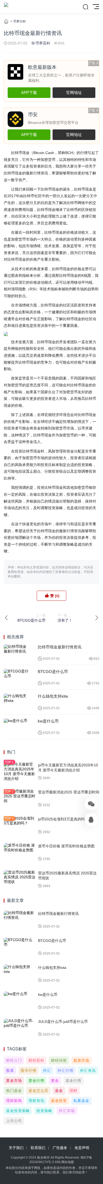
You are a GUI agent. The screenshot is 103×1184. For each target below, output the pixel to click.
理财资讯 (36, 1101)
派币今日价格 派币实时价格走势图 (66, 846)
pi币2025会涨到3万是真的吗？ (63, 819)
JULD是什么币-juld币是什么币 (63, 1021)
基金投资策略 (18, 1111)
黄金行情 (36, 1080)
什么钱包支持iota (53, 696)
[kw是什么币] (17, 726)
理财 (73, 1090)
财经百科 (36, 1060)
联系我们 (38, 1148)
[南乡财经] (6, 7)
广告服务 (60, 1148)
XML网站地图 (64, 1162)
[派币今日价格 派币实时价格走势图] (19, 852)
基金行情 (73, 1080)
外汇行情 (65, 1070)
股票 (10, 1070)
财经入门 (14, 1060)
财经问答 (59, 1060)
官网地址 (74, 92)
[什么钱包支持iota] (17, 702)
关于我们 (16, 1148)
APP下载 (29, 92)
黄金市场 (14, 1080)
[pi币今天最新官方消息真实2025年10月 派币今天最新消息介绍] (19, 771)
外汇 (47, 1070)
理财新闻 (14, 1101)
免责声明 (81, 1148)
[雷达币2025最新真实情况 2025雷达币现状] (19, 879)
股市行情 (28, 1070)
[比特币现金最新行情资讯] (17, 652)
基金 (59, 1090)
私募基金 (81, 1101)
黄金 (55, 1080)
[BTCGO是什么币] (17, 677)
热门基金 (14, 1090)
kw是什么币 (48, 721)
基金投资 (59, 1101)
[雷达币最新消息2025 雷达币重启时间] (19, 798)
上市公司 (14, 1121)
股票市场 (81, 1060)
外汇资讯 (88, 1070)
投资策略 (44, 1111)
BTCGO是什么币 (53, 671)
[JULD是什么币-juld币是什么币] (19, 1028)
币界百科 (19, 21)
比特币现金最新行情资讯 (59, 647)
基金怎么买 (38, 1090)
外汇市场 (67, 1111)
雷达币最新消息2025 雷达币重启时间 (68, 792)
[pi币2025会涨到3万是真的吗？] (19, 825)
